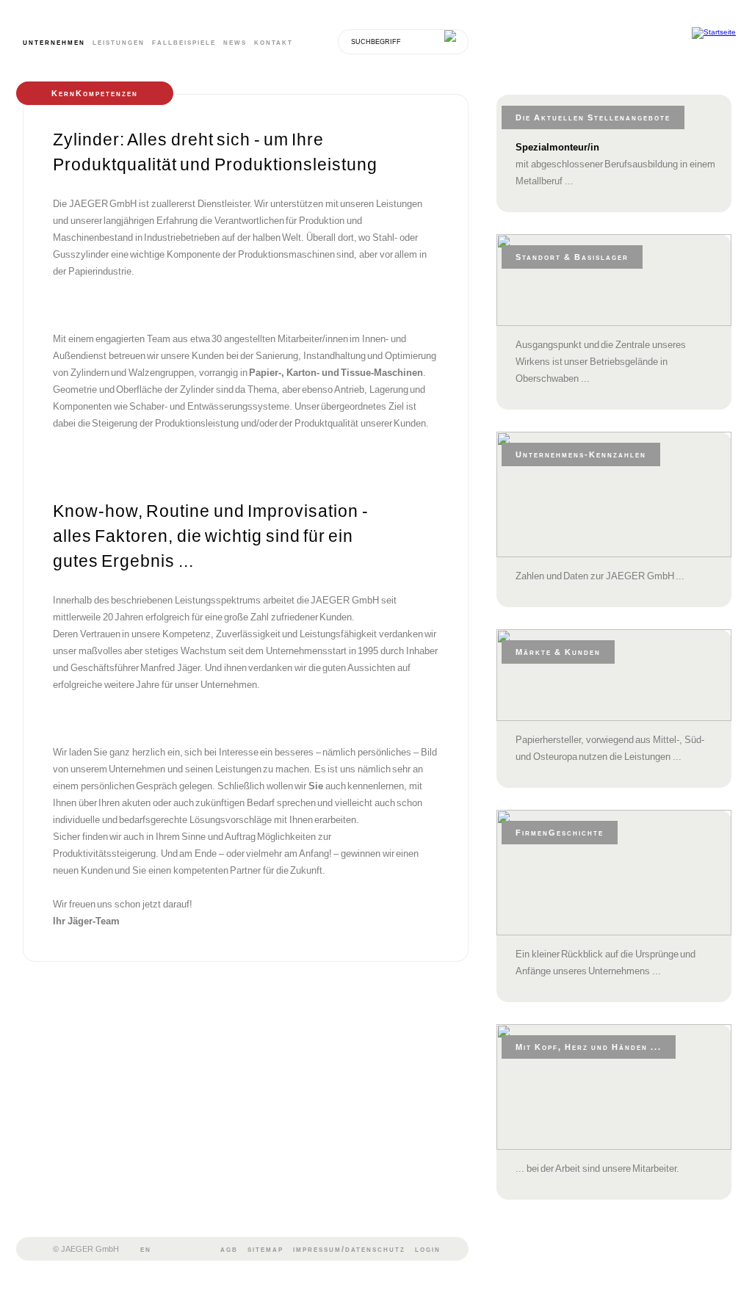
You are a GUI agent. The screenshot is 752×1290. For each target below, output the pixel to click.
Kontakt (273, 41)
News (235, 41)
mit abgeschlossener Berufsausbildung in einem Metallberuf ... (615, 164)
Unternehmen (54, 41)
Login (428, 1248)
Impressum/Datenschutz (349, 1248)
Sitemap (265, 1248)
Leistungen (119, 41)
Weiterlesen (704, 403)
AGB (229, 1248)
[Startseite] (714, 33)
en (145, 1248)
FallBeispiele (184, 41)
